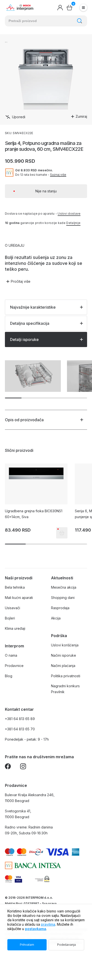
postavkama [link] (35, 929)
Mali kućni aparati (19, 597)
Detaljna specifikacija (29, 323)
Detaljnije (73, 223)
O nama (11, 655)
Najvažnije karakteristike (33, 307)
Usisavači (12, 608)
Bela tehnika (15, 587)
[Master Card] (8, 879)
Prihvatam (27, 944)
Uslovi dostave (69, 213)
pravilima (48, 924)
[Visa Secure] (18, 879)
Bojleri (10, 618)
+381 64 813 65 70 (20, 729)
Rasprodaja (60, 608)
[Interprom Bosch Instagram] (23, 767)
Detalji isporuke (24, 339)
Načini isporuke (63, 655)
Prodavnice (14, 666)
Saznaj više (58, 174)
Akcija (56, 618)
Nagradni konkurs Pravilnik (65, 689)
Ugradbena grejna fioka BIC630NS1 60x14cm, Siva (33, 514)
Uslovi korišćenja (65, 645)
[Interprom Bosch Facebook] (8, 767)
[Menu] (83, 7)
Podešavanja (66, 944)
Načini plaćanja (63, 666)
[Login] (60, 8)
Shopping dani (63, 597)
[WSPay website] (42, 879)
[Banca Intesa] (33, 865)
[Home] (20, 7)
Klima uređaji (15, 628)
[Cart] (69, 8)
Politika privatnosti (65, 676)
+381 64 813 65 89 (20, 719)
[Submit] (79, 21)
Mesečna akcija (63, 587)
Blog (8, 676)
